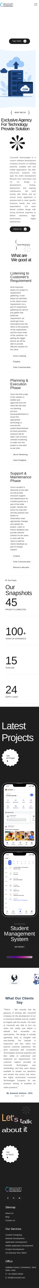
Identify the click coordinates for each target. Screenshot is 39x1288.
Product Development (14, 1249)
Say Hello (17, 41)
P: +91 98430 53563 (14, 1274)
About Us (17, 229)
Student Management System (19, 933)
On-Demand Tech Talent (15, 1253)
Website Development (14, 1238)
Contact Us (10, 1220)
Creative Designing (13, 1235)
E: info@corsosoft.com (15, 1278)
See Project (19, 947)
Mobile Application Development (19, 1246)
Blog (7, 1217)
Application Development (16, 1242)
